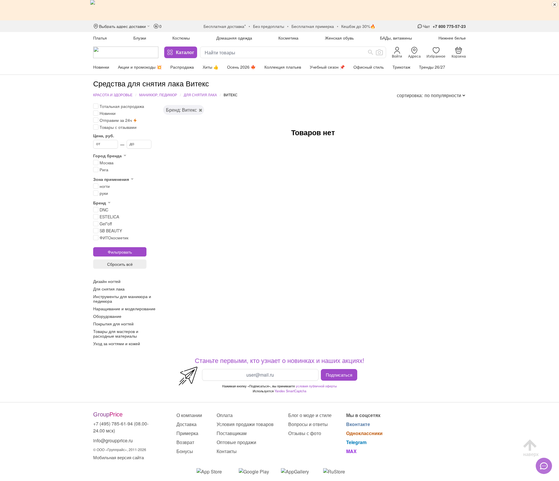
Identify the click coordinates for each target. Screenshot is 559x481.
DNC (104, 210)
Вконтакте (358, 424)
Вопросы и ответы (308, 424)
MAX (351, 451)
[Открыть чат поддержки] (544, 466)
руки (104, 193)
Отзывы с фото (304, 433)
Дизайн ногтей (107, 281)
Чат (426, 26)
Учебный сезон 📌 (327, 67)
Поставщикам (232, 433)
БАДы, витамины (396, 37)
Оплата (225, 415)
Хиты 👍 (210, 67)
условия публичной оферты (316, 386)
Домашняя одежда (234, 37)
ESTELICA (109, 217)
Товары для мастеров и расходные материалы (115, 333)
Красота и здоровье (112, 94)
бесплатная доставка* (225, 26)
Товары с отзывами (118, 127)
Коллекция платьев (282, 67)
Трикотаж (401, 67)
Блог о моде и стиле (310, 415)
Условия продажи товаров (245, 424)
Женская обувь (339, 37)
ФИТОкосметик (114, 237)
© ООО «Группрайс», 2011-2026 (119, 449)
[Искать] (370, 52)
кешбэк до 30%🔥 (358, 26)
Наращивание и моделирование (124, 308)
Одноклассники (364, 433)
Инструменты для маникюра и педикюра (122, 298)
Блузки (139, 37)
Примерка (187, 433)
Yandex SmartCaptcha (290, 391)
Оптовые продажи (236, 442)
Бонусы (184, 451)
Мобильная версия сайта (118, 457)
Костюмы (181, 37)
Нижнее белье (452, 37)
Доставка (186, 424)
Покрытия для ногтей (113, 324)
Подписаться (339, 374)
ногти (105, 186)
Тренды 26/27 (432, 67)
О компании (189, 415)
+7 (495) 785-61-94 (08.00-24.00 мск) (120, 427)
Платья (100, 37)
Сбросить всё (120, 264)
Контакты (227, 451)
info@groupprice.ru (113, 440)
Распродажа (182, 67)
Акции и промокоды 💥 (140, 67)
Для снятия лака (200, 94)
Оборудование (107, 316)
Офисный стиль (368, 67)
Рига (104, 169)
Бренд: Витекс (181, 109)
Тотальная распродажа (122, 106)
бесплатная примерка (312, 26)
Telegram (356, 442)
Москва (107, 162)
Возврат (185, 442)
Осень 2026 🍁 (241, 67)
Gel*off (106, 224)
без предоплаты (268, 26)
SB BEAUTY (111, 231)
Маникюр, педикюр (158, 94)
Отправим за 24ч (116, 120)
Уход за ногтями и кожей (116, 343)
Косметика (288, 37)
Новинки (101, 67)
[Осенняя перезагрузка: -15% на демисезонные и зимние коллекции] (279, 10)
